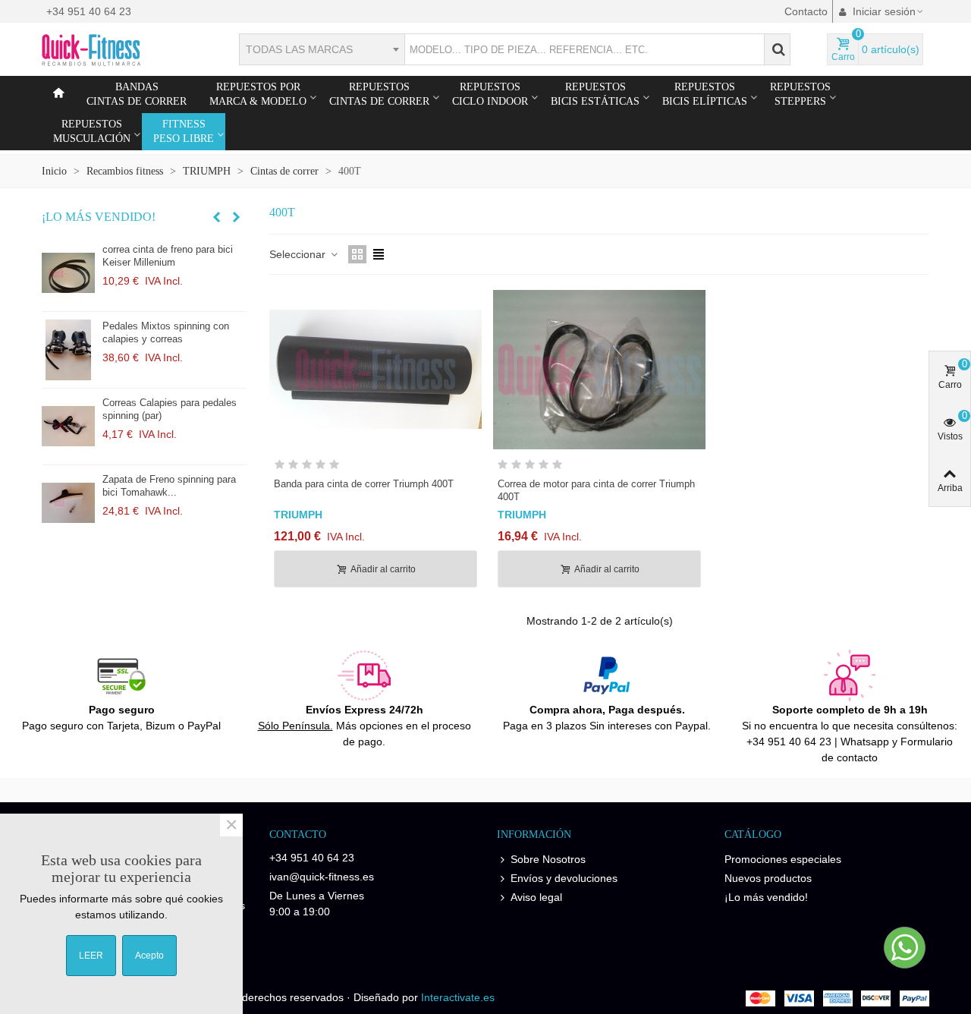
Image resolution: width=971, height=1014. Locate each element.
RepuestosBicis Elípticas (704, 94)
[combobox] (321, 49)
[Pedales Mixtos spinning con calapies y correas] (68, 350)
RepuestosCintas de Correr (379, 94)
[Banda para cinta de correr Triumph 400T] (375, 369)
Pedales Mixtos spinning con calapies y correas (165, 332)
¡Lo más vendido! (99, 216)
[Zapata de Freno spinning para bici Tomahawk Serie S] (68, 503)
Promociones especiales (782, 859)
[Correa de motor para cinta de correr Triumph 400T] (599, 369)
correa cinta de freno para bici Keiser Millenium (167, 256)
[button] (216, 217)
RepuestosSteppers (800, 94)
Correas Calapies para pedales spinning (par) (169, 409)
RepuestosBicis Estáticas (595, 94)
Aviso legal (536, 897)
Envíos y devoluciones (564, 878)
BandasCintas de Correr (136, 94)
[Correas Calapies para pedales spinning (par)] (68, 426)
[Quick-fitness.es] (125, 49)
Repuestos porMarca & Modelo (257, 94)
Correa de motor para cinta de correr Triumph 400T (596, 490)
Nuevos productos (768, 878)
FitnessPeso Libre (183, 131)
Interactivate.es (458, 997)
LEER (91, 955)
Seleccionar (298, 254)
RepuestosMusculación (91, 131)
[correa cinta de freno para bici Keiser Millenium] (68, 273)
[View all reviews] (375, 467)
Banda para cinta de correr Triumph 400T (364, 484)
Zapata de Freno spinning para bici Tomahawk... (169, 486)
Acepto (149, 955)
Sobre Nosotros (548, 859)
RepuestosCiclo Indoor (490, 94)
